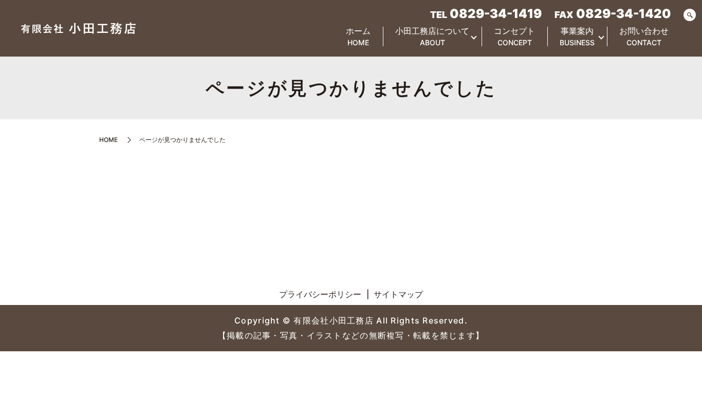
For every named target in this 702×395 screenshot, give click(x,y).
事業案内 (577, 36)
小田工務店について (432, 36)
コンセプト (514, 36)
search (689, 15)
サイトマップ (398, 294)
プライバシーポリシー (320, 294)
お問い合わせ (644, 36)
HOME (108, 139)
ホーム (358, 36)
